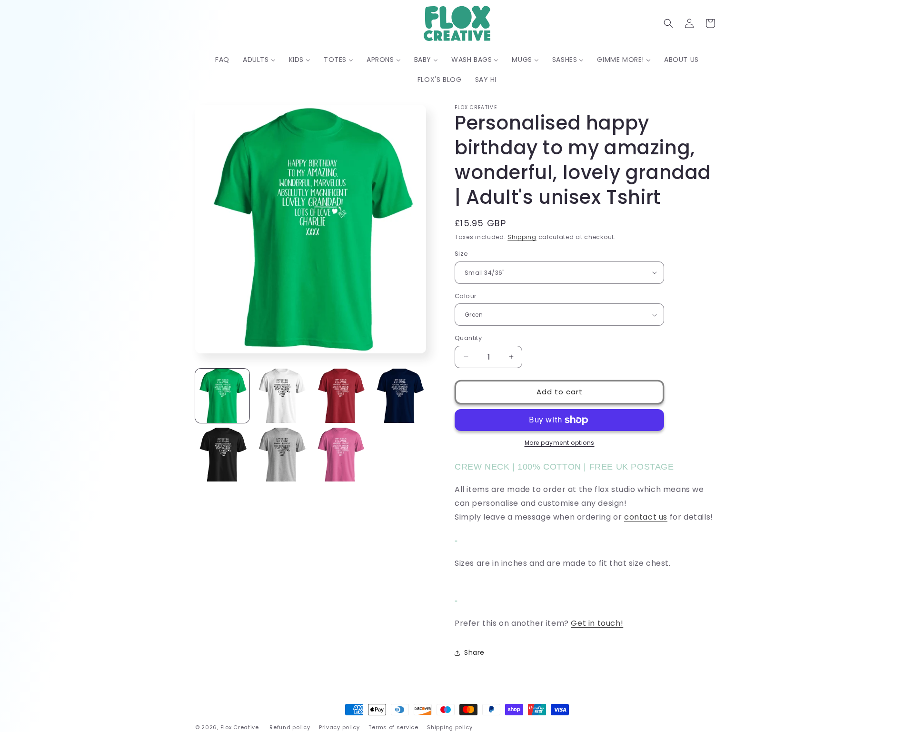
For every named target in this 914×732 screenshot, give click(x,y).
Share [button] (474, 652)
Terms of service (393, 727)
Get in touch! (597, 623)
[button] (668, 23)
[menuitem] (222, 60)
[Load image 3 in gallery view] (340, 396)
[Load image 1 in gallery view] (222, 396)
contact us (645, 516)
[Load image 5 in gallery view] (222, 455)
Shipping (521, 237)
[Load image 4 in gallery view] (399, 396)
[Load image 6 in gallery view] (281, 455)
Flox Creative (239, 727)
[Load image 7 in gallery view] (340, 455)
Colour (466, 296)
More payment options (560, 443)
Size (461, 253)
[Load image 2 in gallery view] (281, 396)
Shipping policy (450, 727)
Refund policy (289, 727)
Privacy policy (339, 727)
